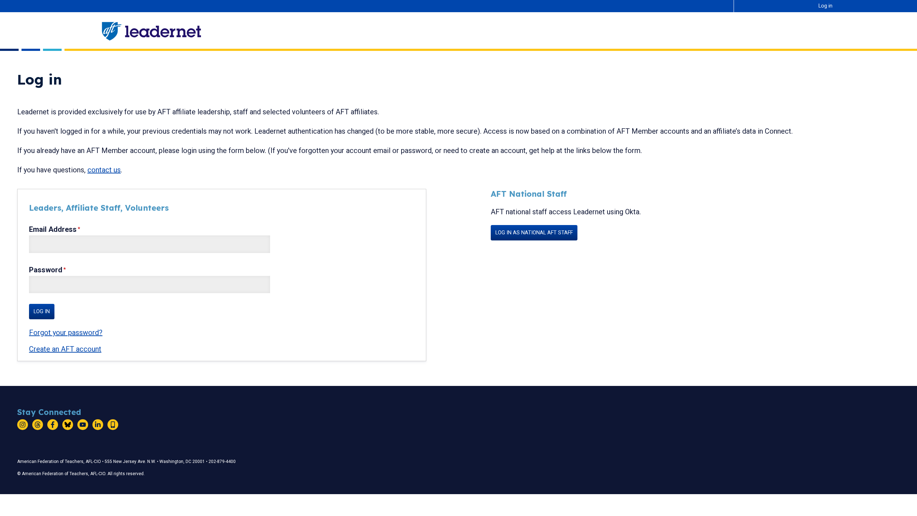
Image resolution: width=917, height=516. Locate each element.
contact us (104, 170)
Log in (825, 6)
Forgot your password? (65, 332)
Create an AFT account (65, 349)
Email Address (53, 229)
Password (45, 270)
